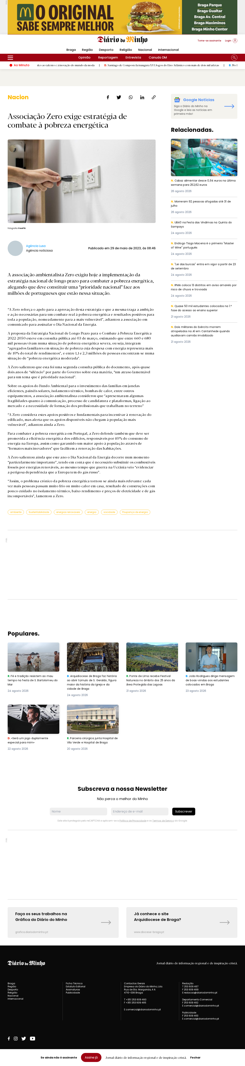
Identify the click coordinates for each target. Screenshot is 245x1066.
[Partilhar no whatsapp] (131, 97)
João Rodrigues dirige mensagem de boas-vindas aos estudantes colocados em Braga (211, 649)
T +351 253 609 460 (135, 999)
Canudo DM (158, 57)
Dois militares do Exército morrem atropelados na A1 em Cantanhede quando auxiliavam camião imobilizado (202, 332)
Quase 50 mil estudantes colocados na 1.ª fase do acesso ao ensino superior (203, 308)
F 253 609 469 (190, 989)
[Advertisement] (122, 565)
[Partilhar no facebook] (108, 97)
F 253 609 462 (190, 1002)
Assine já (91, 1057)
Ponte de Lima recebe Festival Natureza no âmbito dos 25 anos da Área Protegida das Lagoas (151, 649)
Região (87, 50)
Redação (187, 983)
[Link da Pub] (122, 17)
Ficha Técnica (74, 983)
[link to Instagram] (16, 1038)
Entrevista (133, 57)
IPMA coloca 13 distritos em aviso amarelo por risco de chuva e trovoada (203, 287)
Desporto (106, 50)
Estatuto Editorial (75, 986)
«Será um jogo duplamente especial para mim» (29, 709)
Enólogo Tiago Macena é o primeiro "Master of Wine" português (198, 245)
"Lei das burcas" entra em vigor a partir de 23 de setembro (203, 266)
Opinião (84, 57)
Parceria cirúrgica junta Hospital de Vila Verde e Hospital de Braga (92, 711)
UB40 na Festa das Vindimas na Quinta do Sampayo (203, 224)
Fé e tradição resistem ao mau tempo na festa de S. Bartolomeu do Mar (33, 649)
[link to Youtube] (32, 1038)
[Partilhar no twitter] (119, 97)
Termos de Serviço (163, 820)
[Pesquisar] (234, 57)
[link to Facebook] (9, 1038)
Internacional (168, 50)
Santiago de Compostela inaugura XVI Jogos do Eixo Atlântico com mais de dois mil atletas (138, 65)
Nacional (145, 50)
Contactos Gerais (134, 983)
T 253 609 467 (190, 986)
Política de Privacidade (132, 820)
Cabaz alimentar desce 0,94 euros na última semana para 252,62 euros (200, 143)
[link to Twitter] (23, 1038)
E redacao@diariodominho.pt (199, 992)
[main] (122, 515)
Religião (126, 50)
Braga (71, 50)
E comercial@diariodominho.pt (142, 1009)
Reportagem (108, 57)
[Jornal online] (27, 42)
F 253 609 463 (190, 1015)
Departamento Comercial (197, 999)
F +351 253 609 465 (135, 1002)
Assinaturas (73, 989)
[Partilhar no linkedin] (142, 97)
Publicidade (73, 992)
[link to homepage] (123, 40)
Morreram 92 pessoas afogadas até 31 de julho (203, 203)
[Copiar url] (154, 97)
